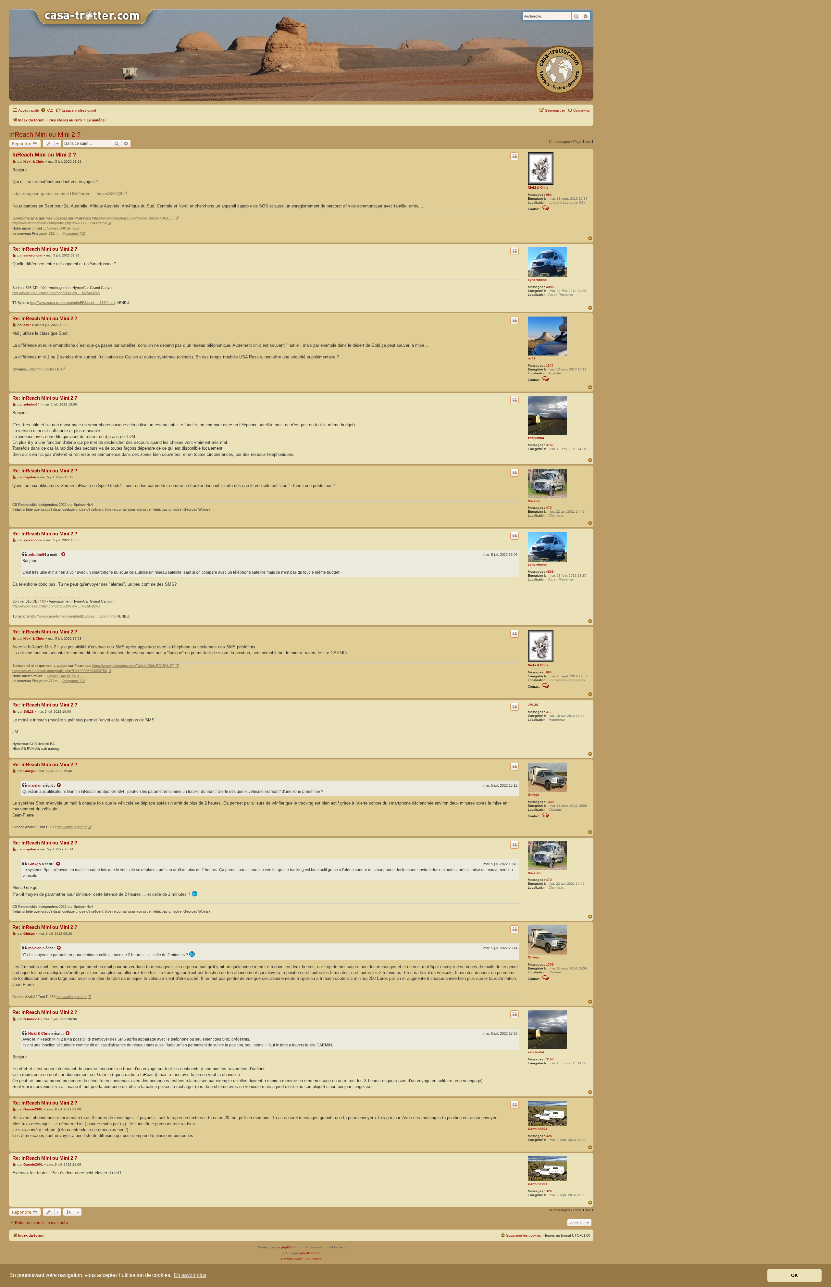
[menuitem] (47, 110)
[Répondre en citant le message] (514, 156)
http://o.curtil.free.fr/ (45, 369)
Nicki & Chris (538, 187)
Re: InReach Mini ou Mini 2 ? (44, 249)
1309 (550, 802)
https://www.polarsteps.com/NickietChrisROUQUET (133, 218)
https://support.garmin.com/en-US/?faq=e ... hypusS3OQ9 (67, 193)
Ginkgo (533, 794)
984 (549, 194)
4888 (550, 287)
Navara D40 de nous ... (65, 228)
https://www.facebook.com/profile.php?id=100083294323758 (59, 223)
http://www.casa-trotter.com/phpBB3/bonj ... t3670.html (72, 303)
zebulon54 (536, 438)
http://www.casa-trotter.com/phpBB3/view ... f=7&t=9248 (56, 293)
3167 (550, 445)
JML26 (533, 704)
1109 (549, 365)
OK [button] (794, 1275)
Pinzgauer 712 (73, 233)
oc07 (532, 358)
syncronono (537, 279)
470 (549, 507)
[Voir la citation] (64, 554)
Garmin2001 (537, 1129)
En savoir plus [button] (190, 1275)
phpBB (286, 1247)
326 (549, 1136)
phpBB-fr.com (310, 1253)
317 (549, 712)
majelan (534, 500)
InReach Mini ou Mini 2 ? (45, 134)
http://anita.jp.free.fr (71, 827)
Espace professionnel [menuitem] (79, 110)
